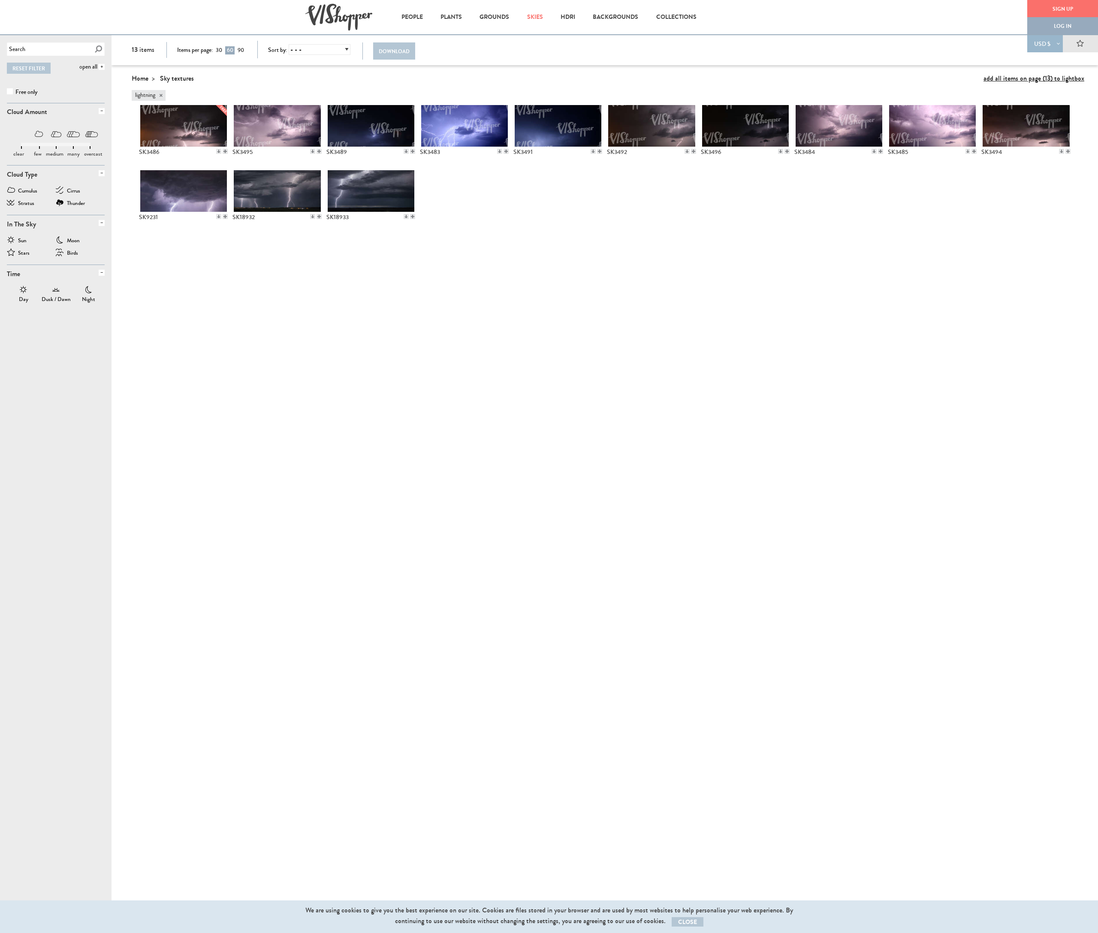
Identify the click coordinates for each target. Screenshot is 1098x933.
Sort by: (277, 50)
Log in (1062, 26)
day (23, 291)
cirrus (73, 191)
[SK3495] (276, 125)
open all (88, 67)
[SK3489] (370, 125)
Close (687, 922)
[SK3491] (557, 125)
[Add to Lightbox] (225, 151)
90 (241, 50)
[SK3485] (932, 125)
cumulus (27, 191)
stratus (26, 204)
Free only (25, 92)
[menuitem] (411, 17)
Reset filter (28, 68)
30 (219, 50)
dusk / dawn (56, 291)
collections (676, 16)
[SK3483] (464, 125)
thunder (76, 204)
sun (22, 241)
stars (24, 253)
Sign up (1063, 9)
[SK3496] (745, 125)
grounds (494, 16)
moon (73, 241)
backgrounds (615, 16)
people (412, 16)
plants (451, 16)
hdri (568, 16)
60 (230, 50)
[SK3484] (838, 125)
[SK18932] (276, 191)
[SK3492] (651, 125)
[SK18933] (370, 191)
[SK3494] (1025, 125)
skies (535, 16)
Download (394, 51)
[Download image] (218, 151)
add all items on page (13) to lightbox (1033, 78)
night (88, 291)
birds (72, 253)
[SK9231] (183, 191)
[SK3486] (183, 125)
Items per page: (195, 50)
